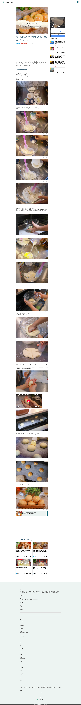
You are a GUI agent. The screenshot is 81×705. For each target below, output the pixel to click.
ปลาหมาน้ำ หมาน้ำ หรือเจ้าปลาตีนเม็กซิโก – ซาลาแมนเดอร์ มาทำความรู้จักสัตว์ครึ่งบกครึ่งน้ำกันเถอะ (60, 63)
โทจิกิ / (51, 594)
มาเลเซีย (21, 609)
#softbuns (20, 46)
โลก (20, 677)
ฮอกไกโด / (28, 594)
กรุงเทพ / (21, 686)
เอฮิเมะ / (35, 594)
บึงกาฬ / (59, 686)
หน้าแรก (21, 692)
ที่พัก (53, 2)
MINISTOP (21, 587)
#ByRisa (17, 46)
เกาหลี (21, 654)
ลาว (20, 617)
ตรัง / (47, 686)
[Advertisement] (23, 54)
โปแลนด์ (21, 673)
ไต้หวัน (21, 680)
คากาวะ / (26, 591)
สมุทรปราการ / (44, 687)
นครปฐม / (50, 686)
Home (17, 5)
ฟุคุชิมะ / (31, 592)
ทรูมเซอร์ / (22, 599)
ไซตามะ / (21, 595)
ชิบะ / (39, 591)
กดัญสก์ (21, 674)
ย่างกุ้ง (21, 606)
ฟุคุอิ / (34, 592)
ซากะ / (45, 591)
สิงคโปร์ (21, 628)
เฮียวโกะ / (38, 594)
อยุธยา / (52, 687)
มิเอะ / (39, 592)
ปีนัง (20, 611)
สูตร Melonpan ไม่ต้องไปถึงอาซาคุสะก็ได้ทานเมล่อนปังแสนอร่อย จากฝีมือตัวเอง (40, 568)
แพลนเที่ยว (61, 2)
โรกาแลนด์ (37, 599)
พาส (45, 2)
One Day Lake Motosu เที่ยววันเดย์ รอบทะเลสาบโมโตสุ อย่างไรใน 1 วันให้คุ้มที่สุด (60, 42)
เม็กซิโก (21, 661)
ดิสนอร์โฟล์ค (22, 625)
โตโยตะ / (45, 594)
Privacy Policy (39, 692)
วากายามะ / (51, 592)
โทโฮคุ (21, 670)
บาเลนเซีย (26, 632)
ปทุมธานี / (21, 687)
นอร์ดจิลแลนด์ (22, 658)
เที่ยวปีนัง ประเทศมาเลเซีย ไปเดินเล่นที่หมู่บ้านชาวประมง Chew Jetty (60, 70)
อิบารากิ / (21, 594)
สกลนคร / (39, 687)
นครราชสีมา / (54, 686)
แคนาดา (21, 667)
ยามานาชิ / (47, 592)
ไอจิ (23, 595)
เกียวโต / (32, 594)
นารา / (54, 591)
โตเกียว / (42, 594)
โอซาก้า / (58, 594)
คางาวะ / (29, 591)
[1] (52, 42)
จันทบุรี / (41, 686)
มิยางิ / (36, 592)
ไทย (20, 684)
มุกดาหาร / (28, 687)
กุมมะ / (23, 591)
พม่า (20, 605)
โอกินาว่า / (55, 594)
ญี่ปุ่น (18, 43)
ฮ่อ (20, 645)
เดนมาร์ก (21, 657)
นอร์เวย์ (21, 598)
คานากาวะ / (33, 591)
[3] (52, 56)
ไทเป (20, 681)
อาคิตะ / (54, 592)
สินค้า (69, 2)
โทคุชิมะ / (48, 594)
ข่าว (26, 692)
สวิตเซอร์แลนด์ (22, 619)
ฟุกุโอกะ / (28, 592)
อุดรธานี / (56, 687)
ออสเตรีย (21, 635)
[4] (52, 62)
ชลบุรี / (44, 686)
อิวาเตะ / (24, 594)
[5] (52, 69)
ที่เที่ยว (29, 2)
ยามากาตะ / (42, 592)
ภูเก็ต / (24, 687)
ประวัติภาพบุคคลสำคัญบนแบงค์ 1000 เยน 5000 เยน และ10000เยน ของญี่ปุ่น (60, 56)
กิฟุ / (21, 591)
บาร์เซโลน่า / (22, 632)
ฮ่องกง (21, 651)
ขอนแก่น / (38, 686)
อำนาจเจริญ (22, 639)
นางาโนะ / (51, 591)
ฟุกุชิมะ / (24, 592)
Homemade (21, 5)
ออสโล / (25, 599)
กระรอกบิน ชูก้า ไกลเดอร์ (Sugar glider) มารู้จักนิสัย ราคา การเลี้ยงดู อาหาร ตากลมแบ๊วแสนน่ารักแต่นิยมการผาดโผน (60, 49)
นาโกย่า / (57, 591)
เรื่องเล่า (57, 58)
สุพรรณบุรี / (49, 687)
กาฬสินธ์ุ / (34, 686)
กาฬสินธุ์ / (30, 686)
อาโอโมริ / (57, 592)
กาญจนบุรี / (25, 686)
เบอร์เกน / (34, 599)
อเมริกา (21, 642)
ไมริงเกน (21, 621)
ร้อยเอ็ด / (32, 687)
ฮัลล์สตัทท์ (21, 637)
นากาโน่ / (48, 591)
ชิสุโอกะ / (42, 591)
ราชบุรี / (35, 687)
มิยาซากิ (21, 614)
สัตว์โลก (57, 52)
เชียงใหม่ (59, 687)
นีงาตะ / (21, 592)
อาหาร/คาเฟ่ (37, 2)
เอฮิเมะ (21, 664)
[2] (52, 48)
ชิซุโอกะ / (36, 591)
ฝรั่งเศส (21, 602)
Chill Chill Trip (46, 133)
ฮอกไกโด (21, 648)
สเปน (21, 631)
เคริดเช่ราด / (29, 599)
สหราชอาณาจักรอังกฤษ (24, 624)
